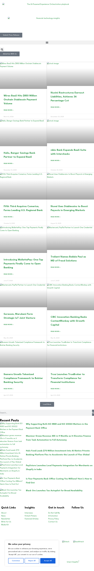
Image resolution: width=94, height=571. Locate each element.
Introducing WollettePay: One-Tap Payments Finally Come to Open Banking (23, 264)
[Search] (93, 413)
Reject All (31, 561)
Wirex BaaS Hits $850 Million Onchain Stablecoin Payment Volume (20, 100)
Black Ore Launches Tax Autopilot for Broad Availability (54, 491)
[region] (32, 553)
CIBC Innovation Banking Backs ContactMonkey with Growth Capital (69, 321)
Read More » (8, 110)
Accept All (48, 561)
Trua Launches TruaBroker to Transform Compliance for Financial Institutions (68, 378)
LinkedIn (78, 513)
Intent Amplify (73, 562)
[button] (47, 42)
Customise (16, 561)
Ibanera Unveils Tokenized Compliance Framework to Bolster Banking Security (23, 378)
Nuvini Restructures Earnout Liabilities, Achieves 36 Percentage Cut (67, 97)
